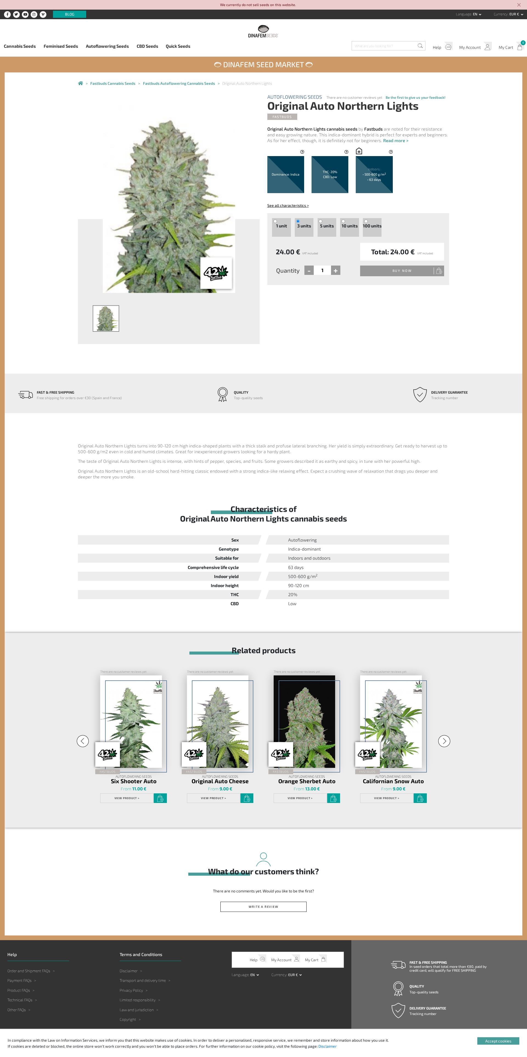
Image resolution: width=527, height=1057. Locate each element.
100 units (372, 226)
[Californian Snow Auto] (391, 721)
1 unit (281, 226)
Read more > (395, 140)
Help (437, 47)
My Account (470, 47)
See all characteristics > (288, 205)
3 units (304, 226)
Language (463, 14)
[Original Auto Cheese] (217, 721)
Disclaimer (129, 970)
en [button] (475, 14)
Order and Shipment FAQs (28, 970)
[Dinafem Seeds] (263, 31)
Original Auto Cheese (220, 781)
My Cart (506, 47)
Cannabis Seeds (20, 46)
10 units (350, 226)
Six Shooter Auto (133, 781)
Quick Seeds (178, 46)
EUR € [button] (514, 14)
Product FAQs (18, 990)
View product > (127, 798)
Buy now (402, 270)
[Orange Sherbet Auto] (304, 721)
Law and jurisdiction (137, 1009)
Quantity (288, 270)
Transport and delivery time (143, 980)
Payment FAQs (19, 980)
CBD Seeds (147, 46)
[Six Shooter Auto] (131, 721)
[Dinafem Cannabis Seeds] (80, 83)
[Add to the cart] (160, 798)
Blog (69, 14)
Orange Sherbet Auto (306, 781)
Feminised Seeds (61, 46)
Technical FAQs (19, 999)
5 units (327, 226)
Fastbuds (282, 117)
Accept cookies (498, 1041)
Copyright (128, 1019)
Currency (501, 14)
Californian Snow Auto (393, 781)
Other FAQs (16, 1009)
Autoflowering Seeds (107, 46)
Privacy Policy (131, 990)
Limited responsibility (138, 999)
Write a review (263, 906)
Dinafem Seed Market (263, 64)
